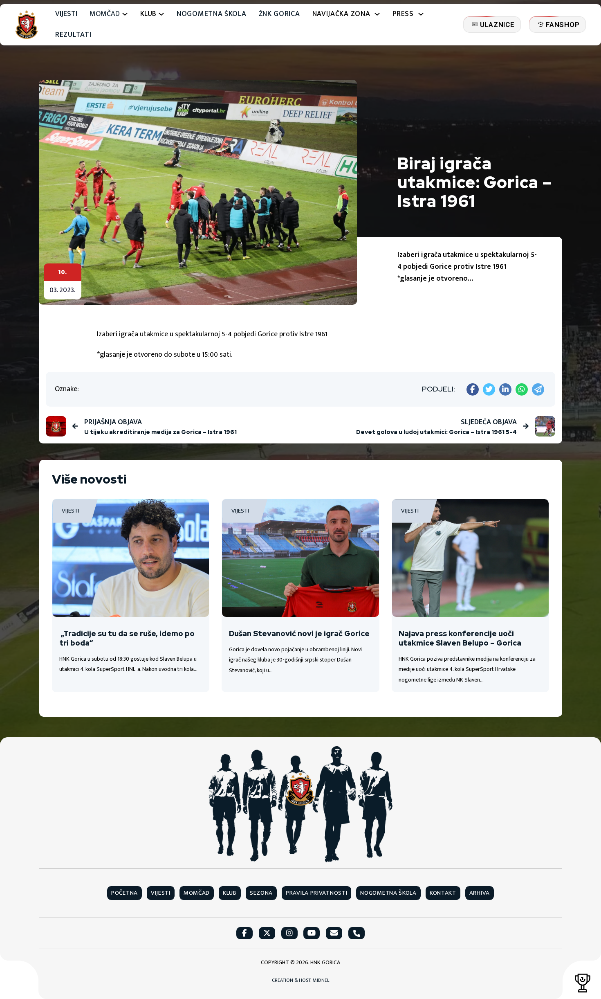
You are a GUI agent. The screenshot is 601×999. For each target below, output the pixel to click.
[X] (489, 389)
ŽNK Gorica (279, 14)
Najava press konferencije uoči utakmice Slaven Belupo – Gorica (460, 638)
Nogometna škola (212, 14)
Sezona (261, 893)
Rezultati (73, 35)
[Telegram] (538, 389)
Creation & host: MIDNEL (300, 980)
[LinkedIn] (505, 389)
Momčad (105, 14)
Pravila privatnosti (316, 893)
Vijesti (66, 14)
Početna (124, 893)
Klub (230, 893)
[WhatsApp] (522, 389)
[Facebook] (472, 389)
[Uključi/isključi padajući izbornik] (125, 14)
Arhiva (479, 893)
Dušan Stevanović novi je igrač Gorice (299, 633)
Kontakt (443, 893)
